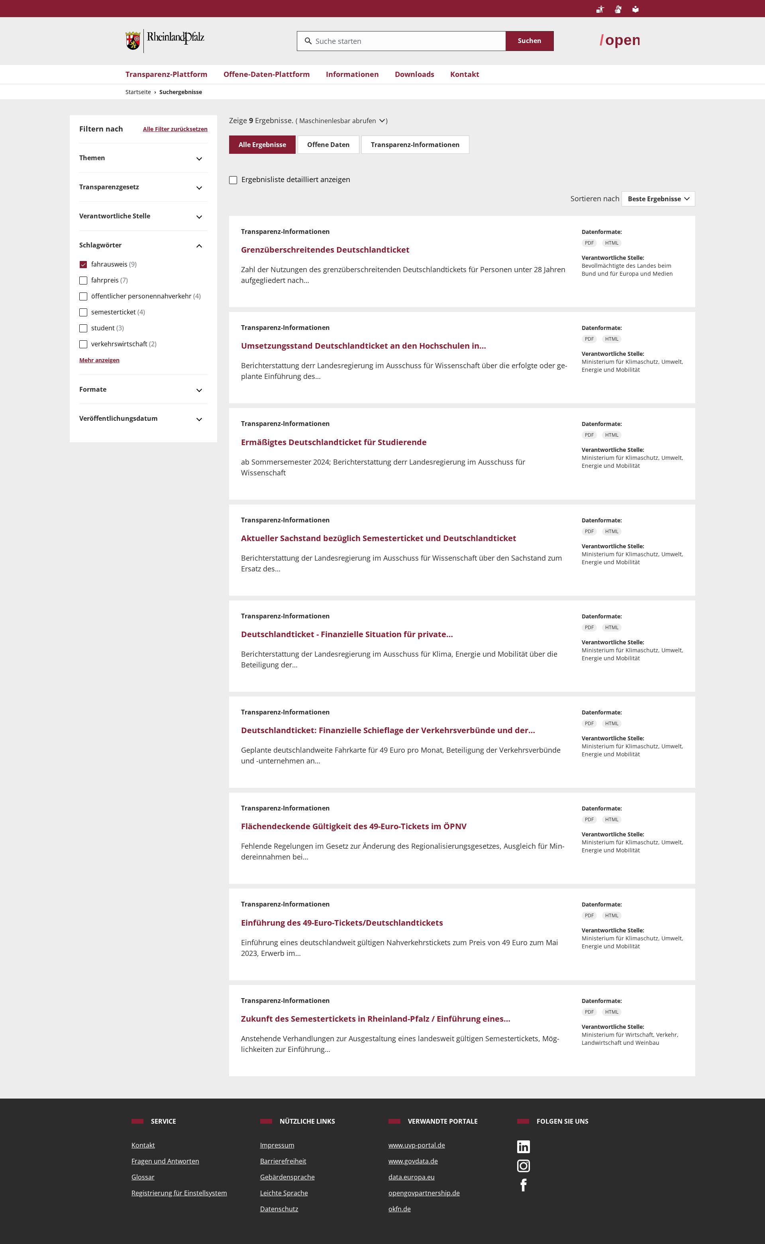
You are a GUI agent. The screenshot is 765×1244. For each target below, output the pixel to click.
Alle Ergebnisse (262, 144)
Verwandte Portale (442, 1121)
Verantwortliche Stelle (114, 216)
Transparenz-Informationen (415, 144)
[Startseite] (165, 40)
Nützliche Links (306, 1121)
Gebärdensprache (287, 1177)
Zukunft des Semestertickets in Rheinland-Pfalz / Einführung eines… (375, 1018)
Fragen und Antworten (165, 1161)
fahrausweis (114, 264)
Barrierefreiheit (283, 1161)
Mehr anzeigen (99, 360)
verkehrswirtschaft (124, 343)
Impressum (277, 1145)
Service (162, 1121)
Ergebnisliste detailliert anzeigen (295, 179)
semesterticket (118, 312)
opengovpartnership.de (424, 1193)
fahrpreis (109, 280)
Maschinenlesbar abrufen (338, 120)
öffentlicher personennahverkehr (146, 296)
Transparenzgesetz (109, 186)
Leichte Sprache (284, 1193)
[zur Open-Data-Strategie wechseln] (619, 40)
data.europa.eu (411, 1177)
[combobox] (401, 41)
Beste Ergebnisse (655, 198)
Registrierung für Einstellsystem (179, 1193)
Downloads (414, 74)
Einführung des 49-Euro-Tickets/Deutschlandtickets (342, 922)
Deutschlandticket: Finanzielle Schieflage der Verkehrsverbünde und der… (388, 730)
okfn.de (399, 1209)
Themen (92, 157)
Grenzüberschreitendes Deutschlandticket (325, 249)
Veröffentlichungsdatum (118, 418)
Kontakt (464, 74)
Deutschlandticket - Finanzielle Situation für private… (347, 634)
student (107, 328)
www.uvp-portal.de (416, 1145)
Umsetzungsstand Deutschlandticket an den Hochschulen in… (363, 345)
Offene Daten (328, 144)
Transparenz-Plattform (167, 74)
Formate (92, 389)
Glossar (143, 1177)
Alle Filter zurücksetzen (175, 129)
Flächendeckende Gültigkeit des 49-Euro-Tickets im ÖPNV (354, 826)
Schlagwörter (100, 245)
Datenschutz (279, 1209)
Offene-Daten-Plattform (267, 74)
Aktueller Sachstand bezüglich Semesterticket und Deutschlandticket (378, 538)
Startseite (138, 92)
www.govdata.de (413, 1161)
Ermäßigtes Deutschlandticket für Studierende (334, 442)
